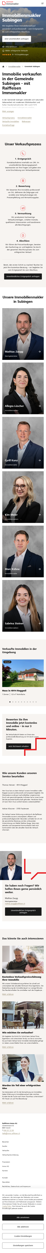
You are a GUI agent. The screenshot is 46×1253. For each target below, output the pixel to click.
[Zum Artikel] (23, 959)
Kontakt (5, 1178)
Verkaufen (5, 1150)
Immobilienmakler (25, 118)
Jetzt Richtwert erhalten (18, 746)
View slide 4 (18, 701)
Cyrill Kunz (11, 460)
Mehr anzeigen (8, 111)
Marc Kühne (12, 569)
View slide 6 (24, 701)
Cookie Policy (6, 1206)
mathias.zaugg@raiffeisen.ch (15, 903)
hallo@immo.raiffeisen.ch (11, 1133)
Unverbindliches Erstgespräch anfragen (23, 276)
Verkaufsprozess (8, 118)
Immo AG (5, 1166)
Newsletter (6, 1182)
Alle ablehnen (23, 1227)
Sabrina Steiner (14, 623)
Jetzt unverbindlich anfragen (17, 39)
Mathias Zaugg (14, 351)
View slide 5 (21, 701)
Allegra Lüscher (14, 406)
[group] (9, 46)
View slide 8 (30, 701)
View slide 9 (33, 701)
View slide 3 (15, 701)
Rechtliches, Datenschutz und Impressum (16, 1186)
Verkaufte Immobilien (10, 121)
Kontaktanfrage (8, 125)
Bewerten (5, 1142)
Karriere (5, 1171)
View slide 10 (36, 701)
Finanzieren (6, 1162)
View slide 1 (9, 701)
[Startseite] (3, 66)
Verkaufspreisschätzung (10, 1155)
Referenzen (26, 121)
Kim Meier (11, 514)
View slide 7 (27, 701)
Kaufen (4, 1146)
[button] (42, 3)
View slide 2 (12, 701)
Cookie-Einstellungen (23, 1236)
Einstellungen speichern (23, 1245)
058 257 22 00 (8, 1130)
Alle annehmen (23, 1217)
